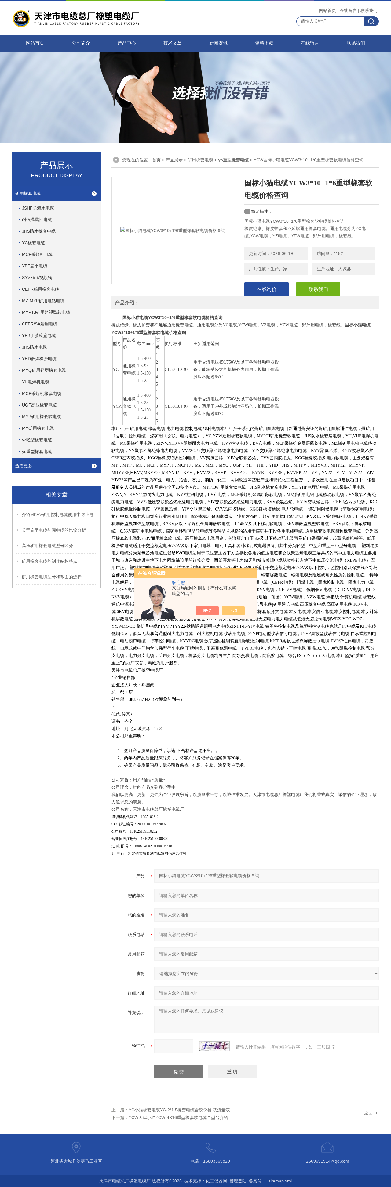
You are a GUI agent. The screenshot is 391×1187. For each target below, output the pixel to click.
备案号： (257, 1180)
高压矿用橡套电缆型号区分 (47, 545)
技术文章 (172, 43)
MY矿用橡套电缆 (38, 428)
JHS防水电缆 (34, 347)
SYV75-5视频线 (37, 277)
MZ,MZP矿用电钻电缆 (43, 300)
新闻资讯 (218, 43)
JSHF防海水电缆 (38, 208)
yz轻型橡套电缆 (37, 439)
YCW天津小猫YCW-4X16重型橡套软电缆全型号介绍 (178, 1117)
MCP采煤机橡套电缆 (41, 393)
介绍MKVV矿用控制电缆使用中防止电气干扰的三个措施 (60, 514)
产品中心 (127, 43)
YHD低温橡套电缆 (39, 358)
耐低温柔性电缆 (37, 219)
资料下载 (264, 43)
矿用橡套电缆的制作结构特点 (49, 561)
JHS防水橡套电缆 (39, 231)
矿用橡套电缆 (28, 193)
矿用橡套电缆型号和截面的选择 (52, 576)
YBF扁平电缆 (34, 266)
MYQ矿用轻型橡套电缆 (44, 370)
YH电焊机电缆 (35, 381)
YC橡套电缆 (33, 242)
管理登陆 (238, 1180)
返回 (368, 1112)
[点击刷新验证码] (214, 1046)
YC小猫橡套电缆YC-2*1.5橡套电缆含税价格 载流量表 (179, 1109)
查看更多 (23, 465)
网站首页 (327, 10)
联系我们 (369, 10)
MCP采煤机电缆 (37, 254)
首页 (156, 159)
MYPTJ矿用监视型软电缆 (46, 312)
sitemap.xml (280, 1180)
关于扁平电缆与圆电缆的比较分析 (54, 530)
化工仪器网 (216, 1180)
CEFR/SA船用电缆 (39, 323)
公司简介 (81, 43)
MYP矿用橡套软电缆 (41, 416)
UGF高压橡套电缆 (39, 405)
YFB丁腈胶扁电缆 (39, 335)
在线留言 (348, 10)
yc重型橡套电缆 (37, 451)
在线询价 (266, 289)
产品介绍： (127, 302)
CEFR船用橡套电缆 (40, 289)
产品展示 (174, 159)
